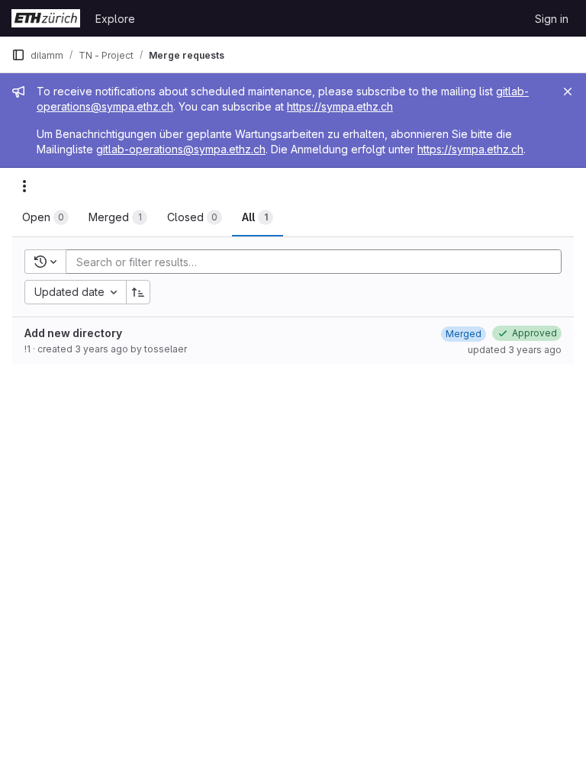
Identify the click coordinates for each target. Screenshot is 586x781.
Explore (115, 18)
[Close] (568, 91)
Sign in (551, 18)
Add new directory (73, 332)
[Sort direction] (138, 292)
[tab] (45, 217)
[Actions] (24, 186)
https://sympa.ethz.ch (340, 106)
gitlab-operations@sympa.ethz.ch (181, 149)
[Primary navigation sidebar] (18, 55)
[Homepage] (45, 18)
